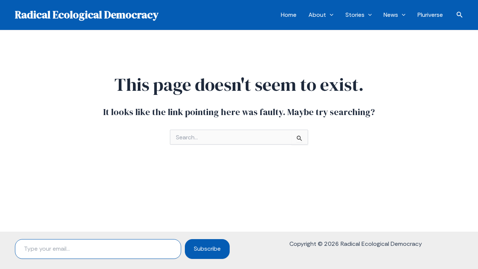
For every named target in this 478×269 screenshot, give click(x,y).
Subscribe (207, 249)
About (317, 15)
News (391, 15)
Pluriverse (430, 15)
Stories (354, 15)
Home (289, 15)
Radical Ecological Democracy (87, 14)
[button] (329, 15)
